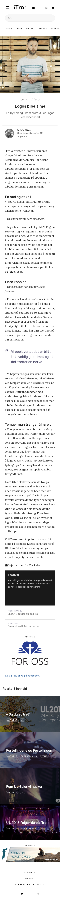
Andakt (30, 29)
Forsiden (30, 872)
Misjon (43, 29)
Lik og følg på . (22, 675)
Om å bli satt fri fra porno (23, 626)
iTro (20, 7)
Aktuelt (27, 99)
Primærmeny (7, 7)
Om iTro (30, 878)
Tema (9, 29)
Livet (19, 29)
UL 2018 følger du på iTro (23, 613)
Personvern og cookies (30, 884)
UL (36, 99)
